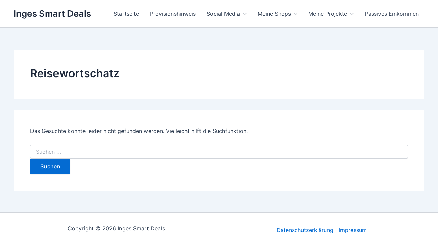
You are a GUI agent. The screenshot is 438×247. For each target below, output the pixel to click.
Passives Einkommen (392, 13)
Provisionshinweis (173, 13)
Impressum (353, 230)
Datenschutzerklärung (304, 230)
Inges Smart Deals (52, 13)
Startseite (126, 13)
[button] (243, 13)
